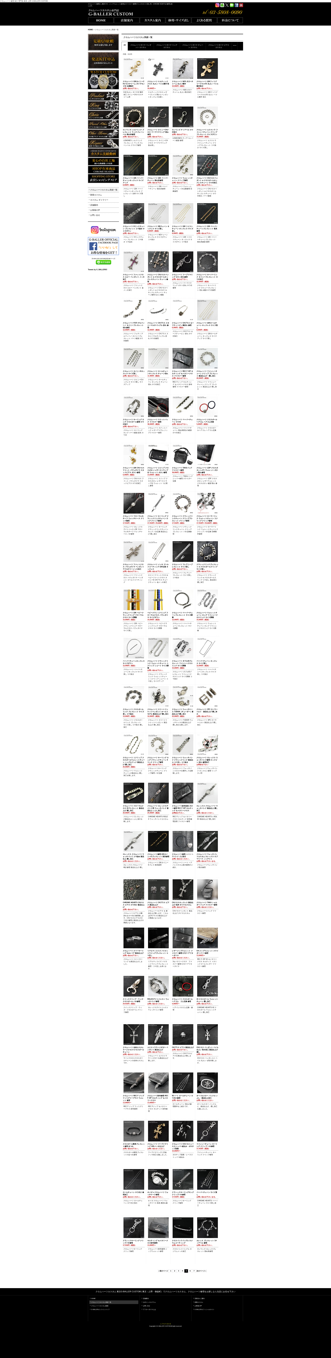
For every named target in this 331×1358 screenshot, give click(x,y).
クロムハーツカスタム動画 (99, 1306)
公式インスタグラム (149, 1302)
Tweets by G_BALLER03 (97, 270)
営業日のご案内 (200, 1298)
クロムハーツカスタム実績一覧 (103, 190)
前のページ (163, 1271)
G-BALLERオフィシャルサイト (204, 1309)
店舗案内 (94, 205)
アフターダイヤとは (149, 1309)
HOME (93, 1298)
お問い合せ (95, 215)
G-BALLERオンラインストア (100, 1309)
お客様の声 (95, 210)
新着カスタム (96, 195)
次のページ (201, 1271)
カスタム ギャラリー (99, 200)
